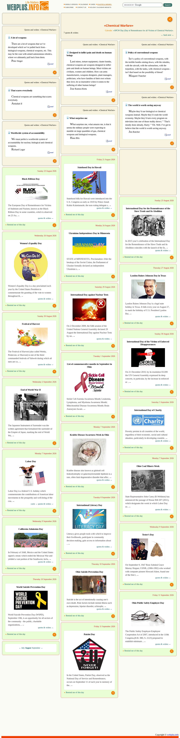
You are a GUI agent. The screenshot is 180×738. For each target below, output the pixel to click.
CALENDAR (84, 4)
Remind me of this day (74, 215)
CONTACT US (82, 7)
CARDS (93, 4)
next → (171, 35)
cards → (34, 504)
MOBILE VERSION (71, 4)
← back (164, 35)
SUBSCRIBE (69, 7)
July (23, 648)
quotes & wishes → (104, 208)
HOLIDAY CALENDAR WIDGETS (100, 7)
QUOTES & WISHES (104, 4)
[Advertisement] (30, 18)
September (36, 648)
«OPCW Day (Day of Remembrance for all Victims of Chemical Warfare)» (143, 30)
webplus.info (173, 735)
